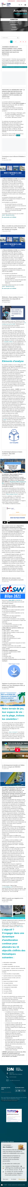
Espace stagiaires (21, 1)
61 (23, 41)
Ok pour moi (22, 1179)
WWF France (20, 926)
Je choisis (13, 1179)
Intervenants (11, 1)
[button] (2, 1184)
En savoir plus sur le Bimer (9, 217)
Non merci (5, 1179)
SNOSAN (18, 600)
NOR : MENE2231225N (8, 215)
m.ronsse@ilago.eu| (7, 887)
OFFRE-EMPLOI (14, 22)
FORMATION (14, 19)
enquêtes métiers (8, 341)
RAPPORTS (14, 24)
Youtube (14, 27)
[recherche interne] (20, 5)
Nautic (5, 419)
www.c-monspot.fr (13, 732)
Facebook (14, 29)
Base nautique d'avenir (12, 494)
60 (20, 41)
